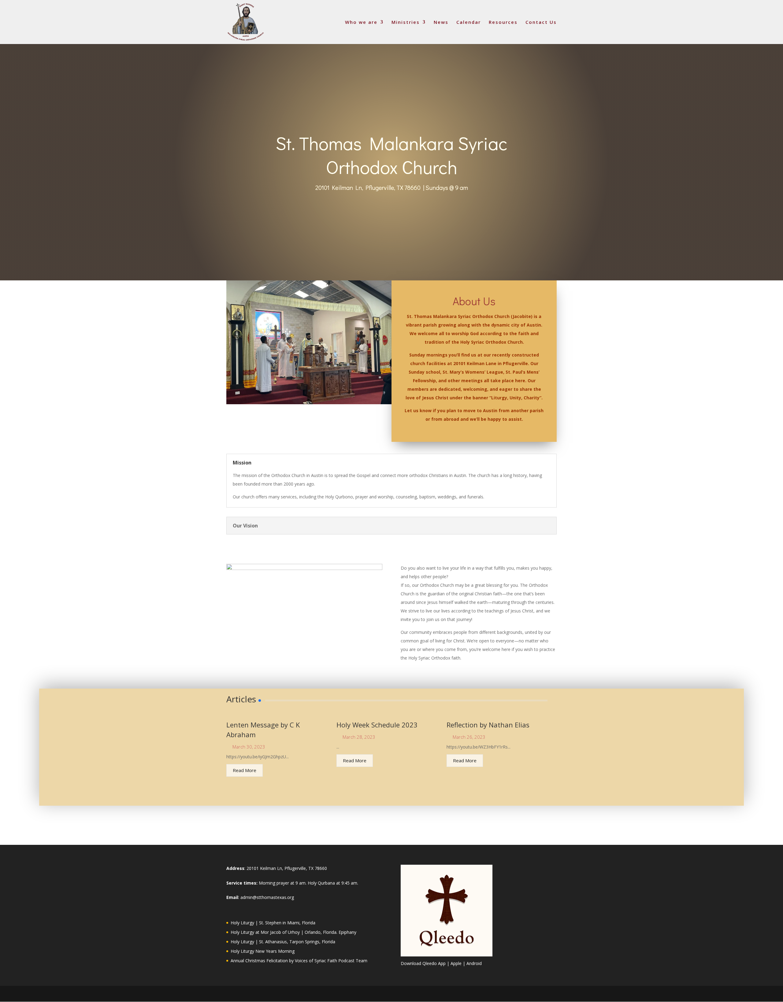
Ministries (406, 22)
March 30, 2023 (248, 747)
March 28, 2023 (359, 737)
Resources (503, 22)
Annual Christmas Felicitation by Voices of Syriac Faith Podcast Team (299, 960)
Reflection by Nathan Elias (488, 724)
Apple (456, 963)
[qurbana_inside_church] (309, 402)
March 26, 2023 (469, 737)
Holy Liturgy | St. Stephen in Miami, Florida (273, 923)
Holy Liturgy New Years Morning (263, 951)
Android (474, 963)
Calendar (468, 22)
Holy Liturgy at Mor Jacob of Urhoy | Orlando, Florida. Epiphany (293, 932)
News (441, 22)
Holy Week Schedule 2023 (376, 724)
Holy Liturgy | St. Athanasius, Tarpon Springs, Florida (283, 942)
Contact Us (541, 22)
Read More (244, 770)
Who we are (361, 22)
